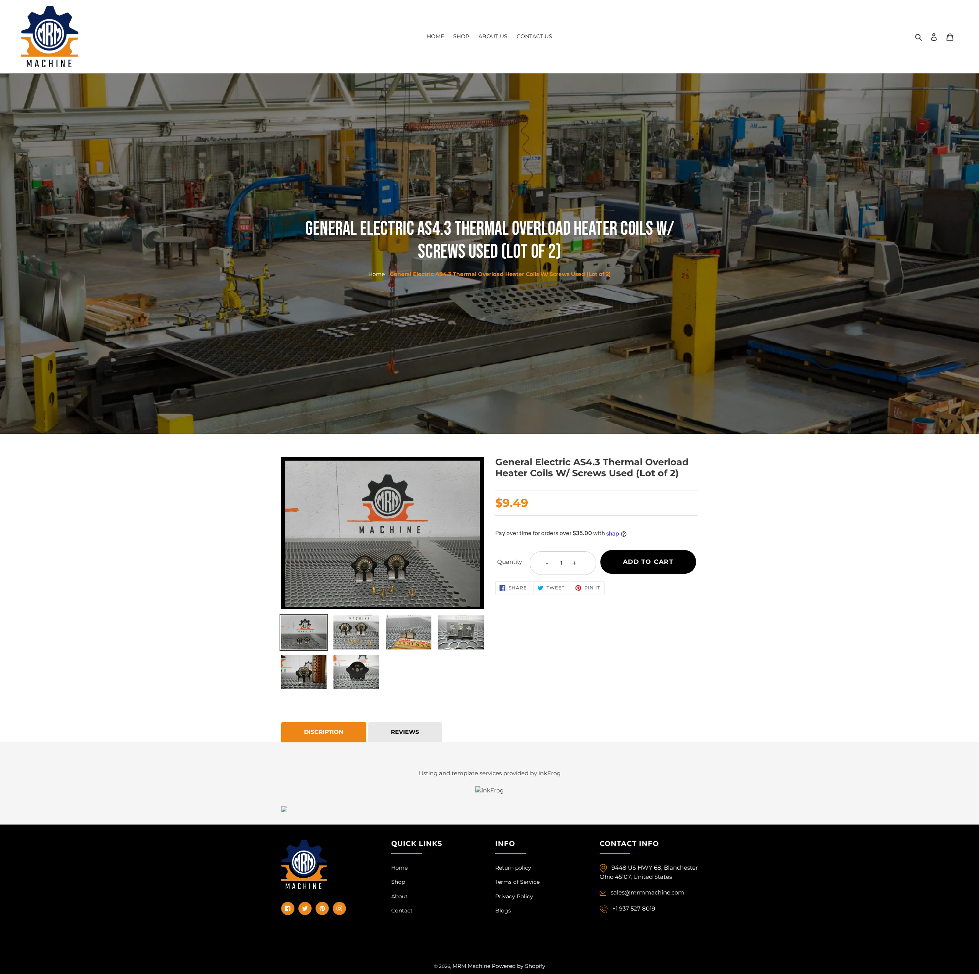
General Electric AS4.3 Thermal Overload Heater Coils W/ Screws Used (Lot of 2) (500, 274)
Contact (402, 910)
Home (376, 274)
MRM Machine (471, 966)
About (399, 896)
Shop (398, 881)
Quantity (509, 561)
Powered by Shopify (518, 966)
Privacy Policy (514, 896)
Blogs (503, 910)
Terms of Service (517, 881)
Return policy (513, 867)
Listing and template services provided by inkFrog (489, 773)
